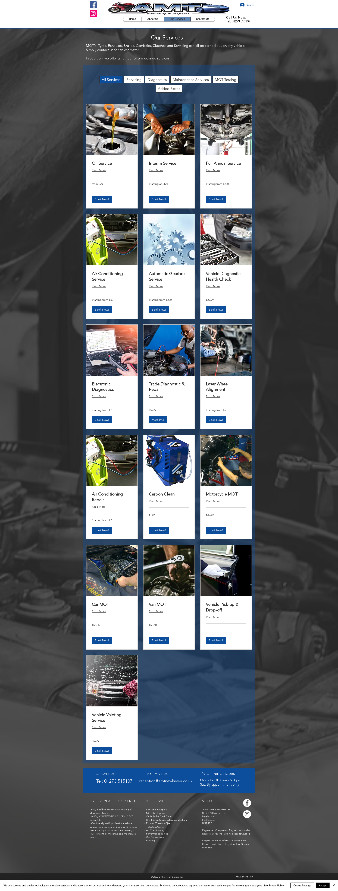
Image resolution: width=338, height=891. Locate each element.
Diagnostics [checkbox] (157, 79)
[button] (102, 199)
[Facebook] (93, 4)
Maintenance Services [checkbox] (191, 79)
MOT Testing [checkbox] (225, 79)
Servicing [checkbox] (134, 79)
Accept (323, 885)
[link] (112, 163)
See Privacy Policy (273, 885)
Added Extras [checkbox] (169, 88)
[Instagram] (93, 13)
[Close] (334, 885)
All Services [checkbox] (111, 79)
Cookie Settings (302, 885)
